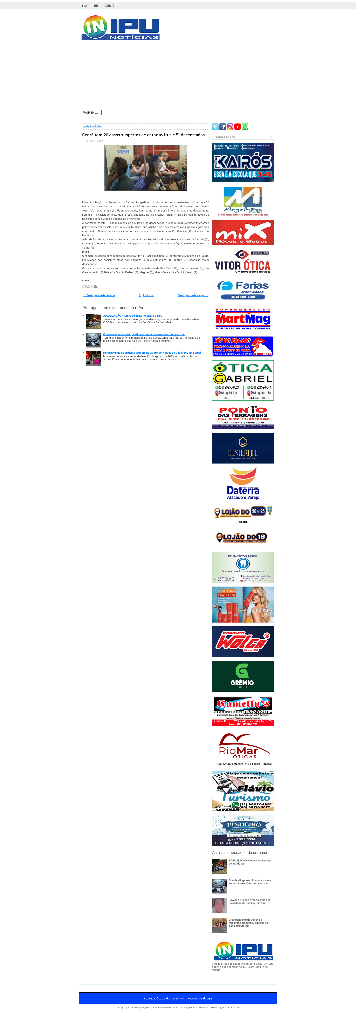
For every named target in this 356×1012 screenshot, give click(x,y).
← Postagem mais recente (99, 295)
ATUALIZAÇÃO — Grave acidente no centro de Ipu (132, 315)
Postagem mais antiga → (193, 295)
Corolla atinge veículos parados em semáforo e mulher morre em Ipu (144, 334)
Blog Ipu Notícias (176, 998)
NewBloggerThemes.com (225, 1007)
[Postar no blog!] (88, 286)
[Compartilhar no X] (92, 286)
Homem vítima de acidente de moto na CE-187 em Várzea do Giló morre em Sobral (152, 352)
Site (96, 5)
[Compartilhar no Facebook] (96, 286)
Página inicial (90, 112)
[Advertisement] (178, 77)
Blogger (207, 998)
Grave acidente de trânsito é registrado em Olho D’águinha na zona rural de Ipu (248, 922)
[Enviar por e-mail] (84, 286)
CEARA (97, 126)
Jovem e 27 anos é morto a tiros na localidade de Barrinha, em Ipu (250, 901)
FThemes (133, 1007)
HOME (87, 126)
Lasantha (166, 1007)
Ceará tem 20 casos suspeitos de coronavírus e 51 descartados (143, 135)
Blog (85, 5)
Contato (109, 5)
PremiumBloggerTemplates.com (191, 1007)
